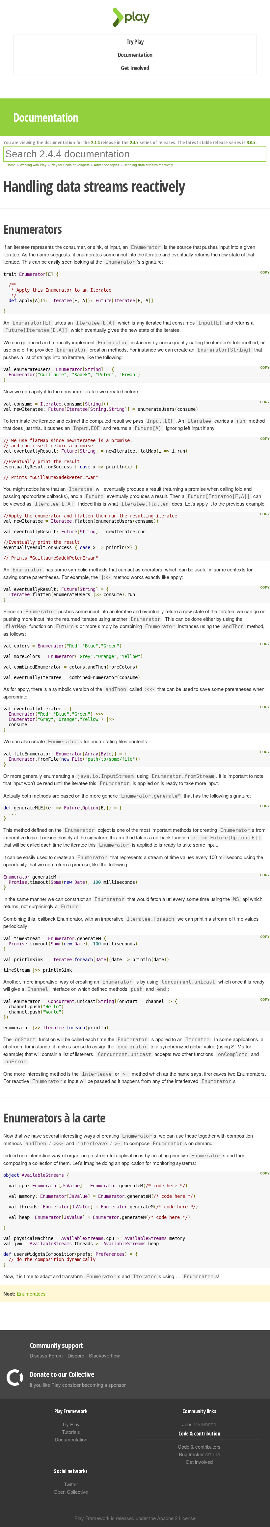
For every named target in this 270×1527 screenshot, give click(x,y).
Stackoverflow (104, 1355)
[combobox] (134, 154)
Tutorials (71, 1431)
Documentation (135, 55)
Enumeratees (31, 1293)
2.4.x (134, 142)
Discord (76, 1355)
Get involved (199, 1461)
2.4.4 (95, 142)
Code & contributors (199, 1446)
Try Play (135, 41)
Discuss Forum (46, 1355)
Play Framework (135, 17)
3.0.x (251, 142)
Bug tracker (199, 1454)
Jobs (199, 1424)
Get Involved (135, 68)
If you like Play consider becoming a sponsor (78, 1384)
